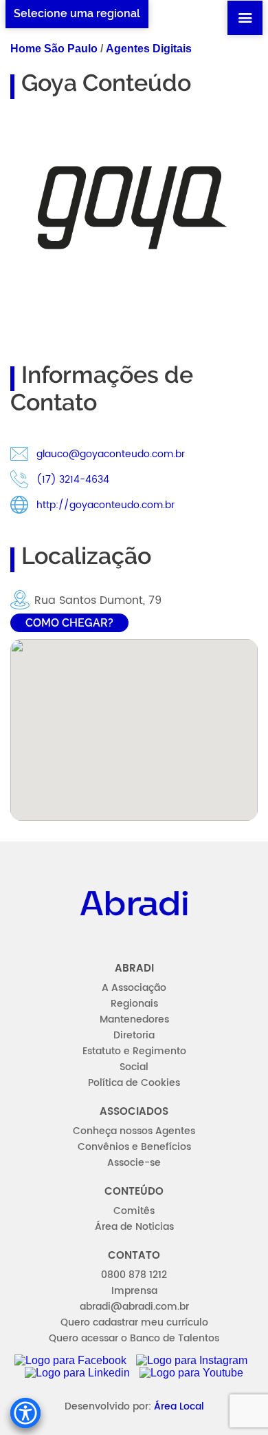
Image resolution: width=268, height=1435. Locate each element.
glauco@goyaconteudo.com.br (110, 454)
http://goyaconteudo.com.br (105, 505)
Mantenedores (134, 1019)
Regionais (134, 1004)
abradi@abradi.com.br (134, 1306)
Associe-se (134, 1163)
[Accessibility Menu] (25, 1413)
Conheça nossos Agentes (134, 1131)
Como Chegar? (69, 622)
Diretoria (134, 1035)
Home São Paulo (54, 48)
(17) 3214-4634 (72, 480)
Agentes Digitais (149, 48)
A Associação (134, 988)
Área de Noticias (134, 1227)
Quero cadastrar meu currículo (134, 1322)
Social (134, 1067)
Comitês (134, 1211)
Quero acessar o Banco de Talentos (134, 1338)
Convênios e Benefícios (134, 1147)
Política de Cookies (134, 1083)
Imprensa (134, 1291)
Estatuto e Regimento (134, 1051)
